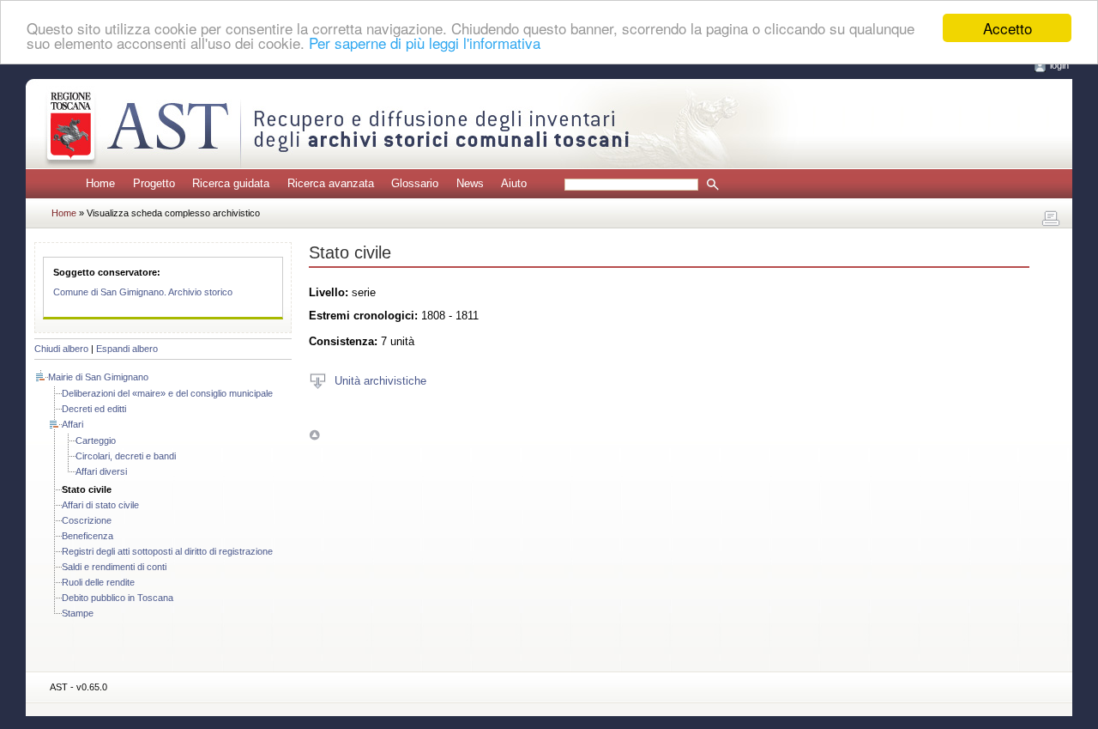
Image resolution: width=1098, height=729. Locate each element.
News (470, 183)
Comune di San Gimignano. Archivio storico (142, 292)
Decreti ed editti (94, 409)
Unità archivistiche (380, 380)
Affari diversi (101, 471)
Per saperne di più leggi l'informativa (424, 43)
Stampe (78, 613)
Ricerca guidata (230, 183)
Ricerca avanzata (330, 183)
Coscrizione (87, 520)
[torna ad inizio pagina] (314, 435)
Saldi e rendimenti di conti (114, 567)
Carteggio (95, 440)
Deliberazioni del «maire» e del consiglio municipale (167, 393)
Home (100, 183)
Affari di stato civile (100, 505)
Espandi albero (127, 348)
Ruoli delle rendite (98, 582)
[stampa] (1051, 219)
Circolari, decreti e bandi (125, 456)
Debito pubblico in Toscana (117, 597)
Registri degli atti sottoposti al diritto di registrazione (167, 551)
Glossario (414, 183)
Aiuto (514, 183)
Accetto (1007, 28)
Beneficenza (87, 536)
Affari (72, 424)
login (1059, 65)
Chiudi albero (61, 348)
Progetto (154, 183)
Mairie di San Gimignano (98, 377)
